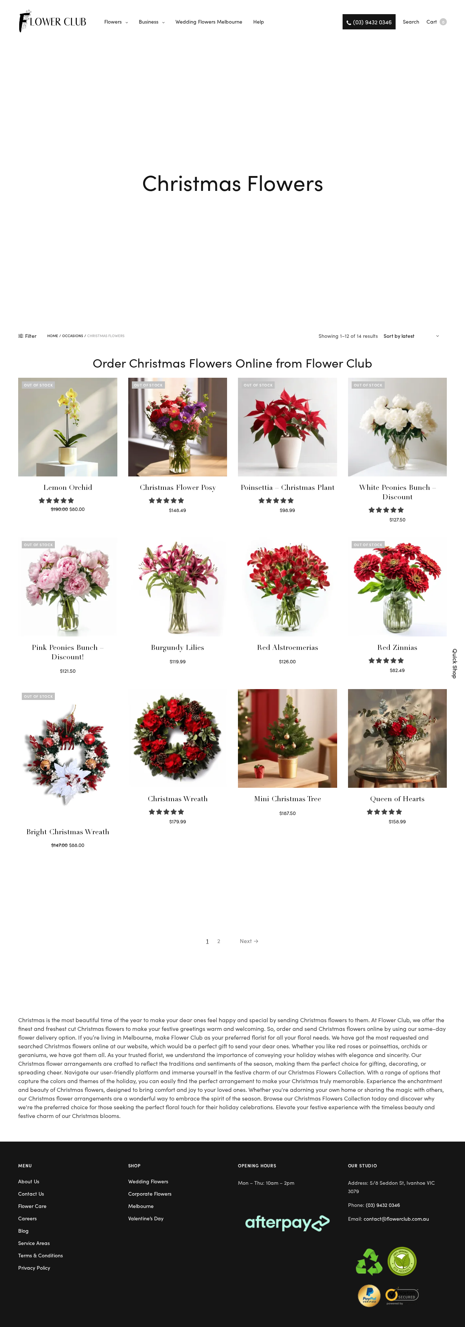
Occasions (72, 335)
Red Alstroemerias (287, 648)
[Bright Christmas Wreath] (67, 755)
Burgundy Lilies (177, 648)
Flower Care (32, 1205)
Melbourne (141, 1205)
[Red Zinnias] (397, 586)
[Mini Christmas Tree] (287, 738)
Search (411, 21)
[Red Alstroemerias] (287, 586)
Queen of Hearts (397, 799)
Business (148, 21)
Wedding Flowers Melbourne (208, 21)
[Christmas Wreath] (177, 738)
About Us (28, 1181)
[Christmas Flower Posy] (177, 427)
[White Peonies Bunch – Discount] (397, 427)
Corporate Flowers (149, 1193)
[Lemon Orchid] (67, 427)
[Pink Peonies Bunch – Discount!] (67, 586)
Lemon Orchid (67, 488)
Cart (435, 21)
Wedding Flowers (148, 1181)
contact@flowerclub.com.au (396, 1218)
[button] (57, 500)
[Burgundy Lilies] (177, 586)
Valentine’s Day (145, 1218)
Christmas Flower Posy (178, 488)
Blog (23, 1230)
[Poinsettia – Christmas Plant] (287, 427)
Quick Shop (456, 663)
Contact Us (31, 1193)
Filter (30, 335)
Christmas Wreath (177, 799)
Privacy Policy (34, 1267)
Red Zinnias (397, 648)
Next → (249, 941)
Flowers (113, 21)
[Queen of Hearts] (397, 738)
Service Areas (34, 1242)
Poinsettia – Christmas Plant (287, 488)
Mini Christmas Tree (287, 799)
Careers (27, 1218)
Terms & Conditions (40, 1255)
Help (258, 21)
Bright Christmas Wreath (67, 832)
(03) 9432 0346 (383, 1204)
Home (52, 335)
